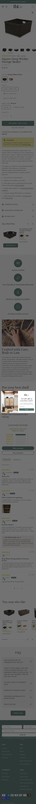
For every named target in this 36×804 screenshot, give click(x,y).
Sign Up (26, 409)
